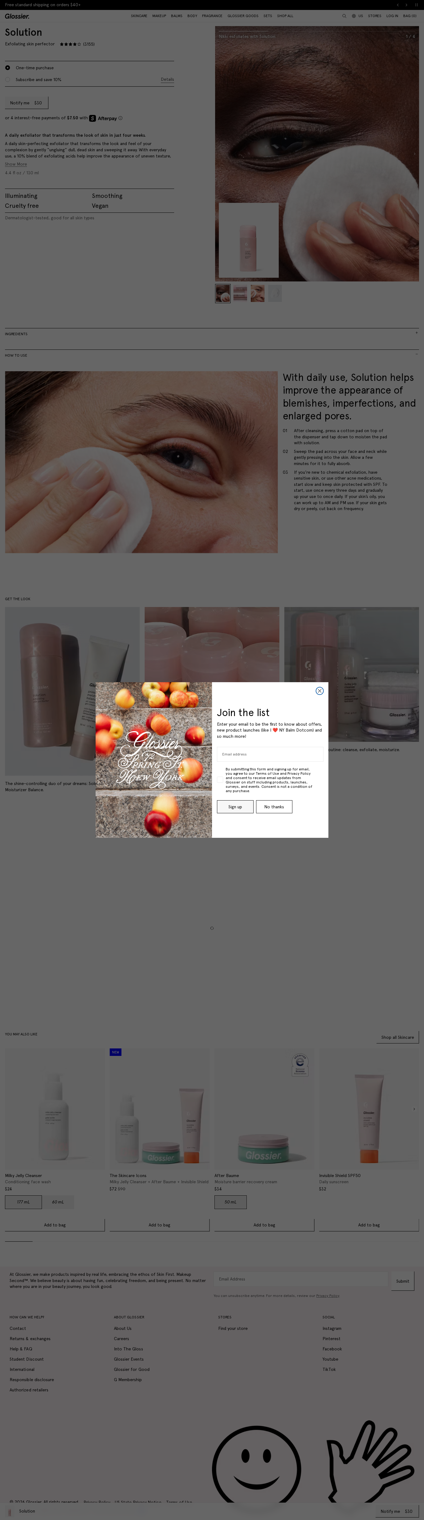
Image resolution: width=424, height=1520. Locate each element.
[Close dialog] (319, 691)
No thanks (274, 806)
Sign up (235, 806)
